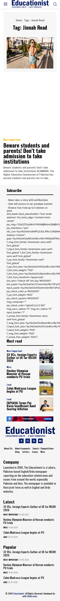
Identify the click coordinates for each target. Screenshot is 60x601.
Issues (35, 451)
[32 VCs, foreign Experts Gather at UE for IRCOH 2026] (46, 356)
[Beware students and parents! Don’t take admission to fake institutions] (30, 104)
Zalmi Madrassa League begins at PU (21, 389)
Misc (9, 367)
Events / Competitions (43, 448)
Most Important (12, 139)
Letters (26, 451)
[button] (55, 4)
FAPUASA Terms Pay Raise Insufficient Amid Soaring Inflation (21, 406)
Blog (17, 451)
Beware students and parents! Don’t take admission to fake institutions (26, 153)
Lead (9, 385)
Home (19, 20)
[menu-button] (5, 4)
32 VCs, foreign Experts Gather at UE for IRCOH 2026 (22, 357)
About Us (8, 448)
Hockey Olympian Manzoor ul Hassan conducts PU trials (18, 374)
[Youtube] (40, 441)
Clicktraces (32, 596)
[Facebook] (21, 441)
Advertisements (22, 448)
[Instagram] (27, 441)
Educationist (18, 593)
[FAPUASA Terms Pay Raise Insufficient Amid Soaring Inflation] (46, 404)
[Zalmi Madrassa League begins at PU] (46, 388)
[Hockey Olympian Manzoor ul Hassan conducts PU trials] (46, 372)
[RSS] (34, 441)
